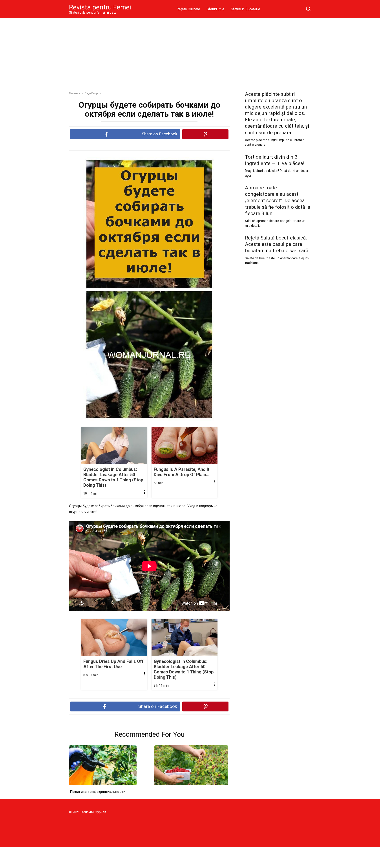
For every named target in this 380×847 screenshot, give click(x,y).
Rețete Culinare (188, 9)
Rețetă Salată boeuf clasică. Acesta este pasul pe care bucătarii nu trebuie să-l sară (276, 244)
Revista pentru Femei (100, 7)
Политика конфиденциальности (97, 792)
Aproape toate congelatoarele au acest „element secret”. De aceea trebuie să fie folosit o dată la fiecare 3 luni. (277, 200)
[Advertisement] (190, 51)
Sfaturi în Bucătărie (245, 9)
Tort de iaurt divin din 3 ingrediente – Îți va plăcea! (274, 160)
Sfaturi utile (215, 9)
